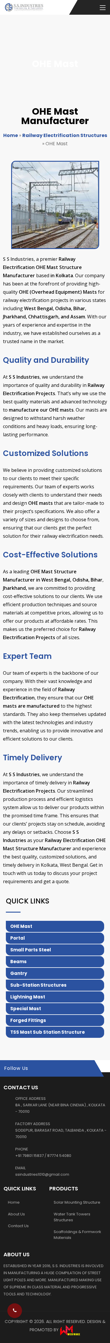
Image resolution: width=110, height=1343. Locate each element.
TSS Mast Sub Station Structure (47, 1032)
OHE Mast (21, 926)
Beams (18, 961)
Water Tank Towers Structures (72, 1217)
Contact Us (18, 1226)
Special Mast (25, 1008)
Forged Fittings (28, 1020)
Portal (17, 938)
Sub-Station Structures (38, 985)
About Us (16, 1214)
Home (10, 135)
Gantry (18, 973)
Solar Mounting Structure (77, 1202)
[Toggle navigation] (103, 8)
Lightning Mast (27, 997)
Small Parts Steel (30, 950)
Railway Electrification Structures (64, 135)
